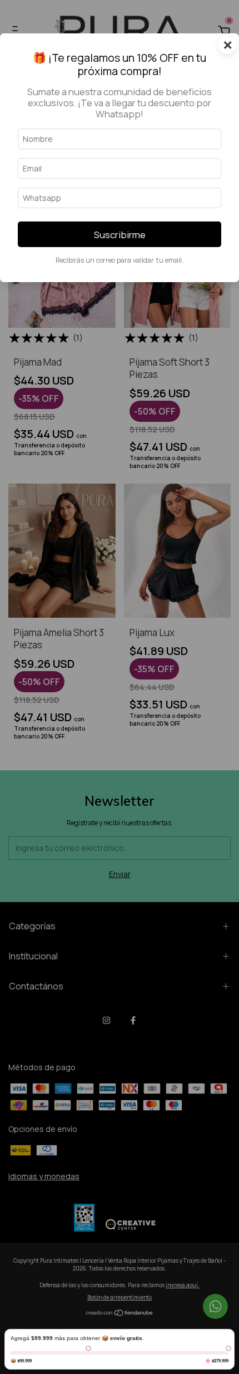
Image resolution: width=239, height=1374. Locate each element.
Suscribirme (120, 234)
